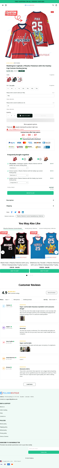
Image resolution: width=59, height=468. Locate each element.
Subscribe (44, 452)
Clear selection (10, 99)
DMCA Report (17, 461)
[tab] (25, 57)
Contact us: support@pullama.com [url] (8, 399)
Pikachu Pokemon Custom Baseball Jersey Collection (30, 216)
